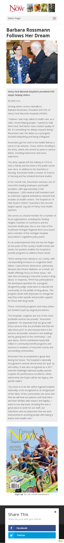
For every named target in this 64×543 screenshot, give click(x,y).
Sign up (19, 494)
